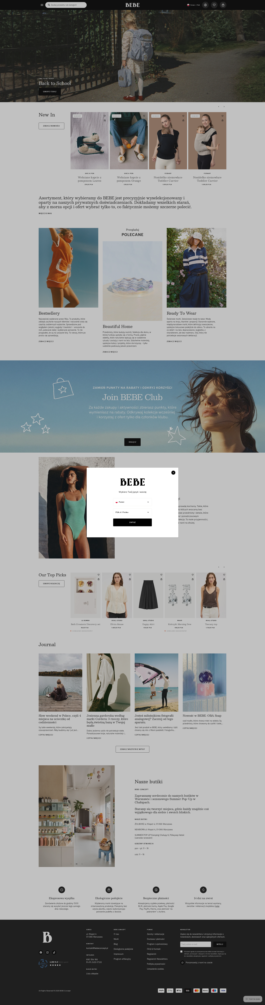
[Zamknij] (173, 472)
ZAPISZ (132, 522)
